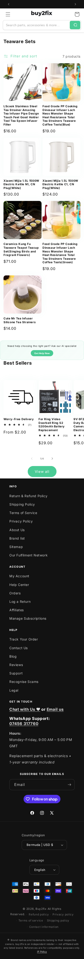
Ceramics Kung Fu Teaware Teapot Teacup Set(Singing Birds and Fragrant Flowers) (21, 249)
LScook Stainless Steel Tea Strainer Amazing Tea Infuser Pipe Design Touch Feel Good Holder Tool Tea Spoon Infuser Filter (21, 115)
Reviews (16, 665)
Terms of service (30, 920)
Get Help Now (42, 353)
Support (16, 673)
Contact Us (18, 648)
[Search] (75, 25)
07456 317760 (23, 723)
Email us (55, 709)
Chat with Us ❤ (24, 709)
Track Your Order (23, 639)
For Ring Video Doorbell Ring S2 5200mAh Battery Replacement (51, 424)
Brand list (17, 538)
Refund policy (39, 914)
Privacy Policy (21, 521)
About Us (17, 530)
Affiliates (16, 610)
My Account (19, 576)
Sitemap (16, 547)
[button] (8, 14)
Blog (13, 656)
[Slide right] (52, 458)
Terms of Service (23, 513)
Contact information (44, 927)
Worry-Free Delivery (19, 419)
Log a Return (20, 602)
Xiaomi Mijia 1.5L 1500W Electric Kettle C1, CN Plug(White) (60, 184)
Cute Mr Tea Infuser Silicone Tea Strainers (20, 320)
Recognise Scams (23, 682)
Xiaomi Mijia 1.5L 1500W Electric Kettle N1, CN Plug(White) (21, 184)
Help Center (19, 585)
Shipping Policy (22, 504)
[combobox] (36, 25)
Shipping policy (58, 920)
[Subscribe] (69, 784)
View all (42, 471)
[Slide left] (32, 458)
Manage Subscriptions (27, 618)
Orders (15, 593)
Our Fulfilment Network (28, 555)
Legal (13, 690)
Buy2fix (41, 909)
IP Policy (42, 951)
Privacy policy (63, 914)
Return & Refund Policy (28, 496)
